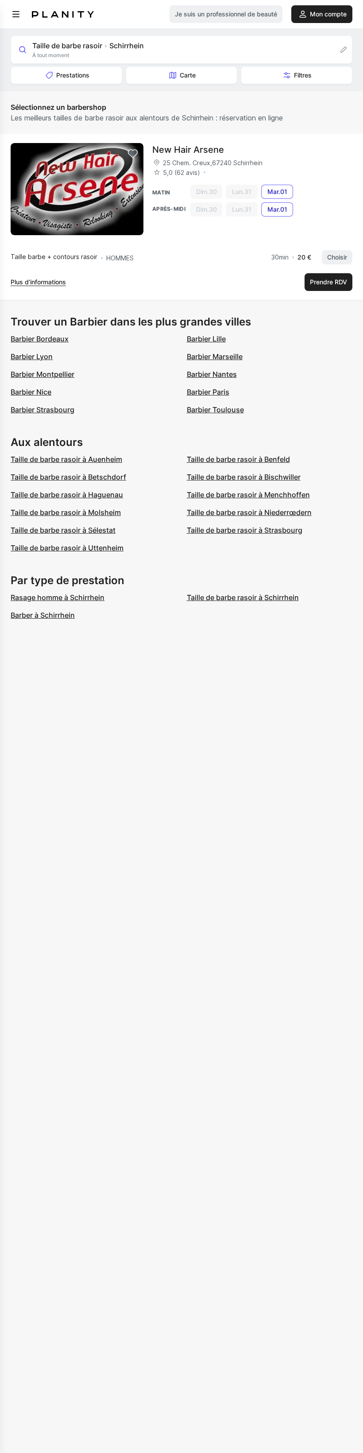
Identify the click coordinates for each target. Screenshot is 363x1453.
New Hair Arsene (188, 149)
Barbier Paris (208, 391)
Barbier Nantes (212, 374)
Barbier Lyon (32, 356)
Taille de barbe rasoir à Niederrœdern (249, 512)
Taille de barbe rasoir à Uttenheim (67, 547)
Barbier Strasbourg (42, 409)
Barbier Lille (206, 338)
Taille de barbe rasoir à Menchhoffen (248, 494)
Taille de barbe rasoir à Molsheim (66, 512)
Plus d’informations (38, 282)
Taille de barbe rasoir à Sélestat (63, 530)
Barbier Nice (31, 391)
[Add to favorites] (132, 153)
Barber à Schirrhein (43, 615)
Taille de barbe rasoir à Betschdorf (68, 477)
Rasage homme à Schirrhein (57, 597)
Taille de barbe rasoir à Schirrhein (243, 597)
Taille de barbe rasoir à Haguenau (67, 494)
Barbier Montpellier (42, 374)
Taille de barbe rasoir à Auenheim (66, 459)
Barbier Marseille (215, 356)
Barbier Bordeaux (40, 338)
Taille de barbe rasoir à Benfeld (238, 459)
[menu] (16, 14)
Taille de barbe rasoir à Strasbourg (244, 530)
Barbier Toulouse (215, 409)
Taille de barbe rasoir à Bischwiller (244, 477)
